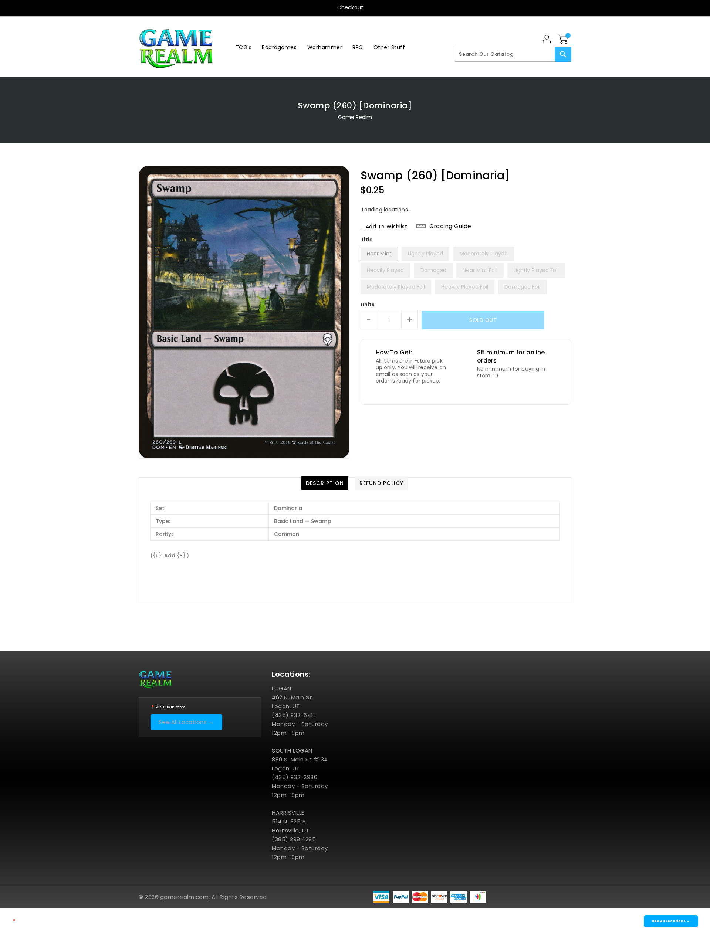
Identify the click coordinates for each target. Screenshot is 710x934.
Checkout (350, 7)
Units (368, 304)
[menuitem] (243, 47)
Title (367, 239)
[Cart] (564, 39)
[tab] (324, 483)
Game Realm (355, 117)
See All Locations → (186, 722)
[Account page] (547, 39)
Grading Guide (450, 226)
